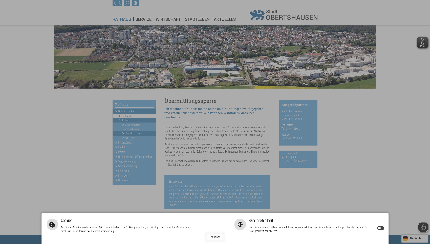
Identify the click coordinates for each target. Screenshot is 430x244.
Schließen (214, 237)
